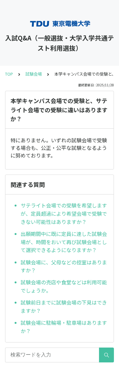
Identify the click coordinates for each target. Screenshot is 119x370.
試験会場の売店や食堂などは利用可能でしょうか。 (64, 286)
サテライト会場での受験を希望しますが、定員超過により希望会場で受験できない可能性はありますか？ (64, 213)
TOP (9, 74)
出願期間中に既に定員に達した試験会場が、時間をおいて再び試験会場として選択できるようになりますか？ (64, 242)
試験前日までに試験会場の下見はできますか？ (64, 306)
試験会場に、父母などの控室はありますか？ (64, 266)
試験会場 (33, 74)
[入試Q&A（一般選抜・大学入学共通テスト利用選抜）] (59, 24)
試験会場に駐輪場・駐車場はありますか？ (64, 327)
